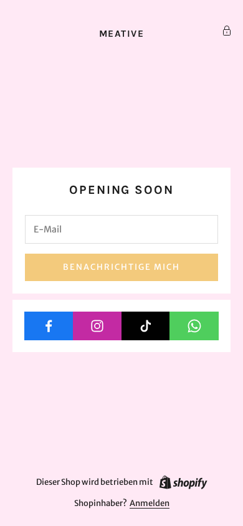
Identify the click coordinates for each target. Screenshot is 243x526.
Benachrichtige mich (121, 267)
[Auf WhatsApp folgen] (194, 326)
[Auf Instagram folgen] (98, 326)
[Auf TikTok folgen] (146, 326)
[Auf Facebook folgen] (49, 326)
